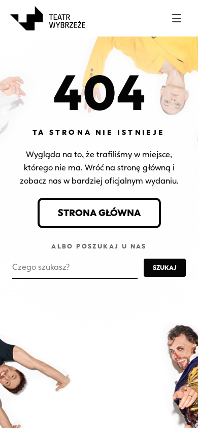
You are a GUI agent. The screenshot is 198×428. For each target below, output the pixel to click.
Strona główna (99, 213)
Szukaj (165, 267)
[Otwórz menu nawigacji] (177, 18)
